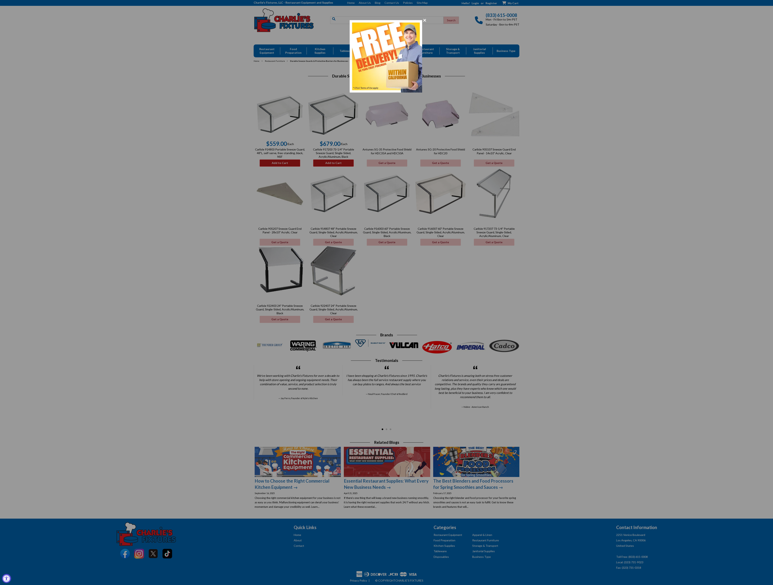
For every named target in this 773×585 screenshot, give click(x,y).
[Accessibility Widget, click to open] (6, 578)
